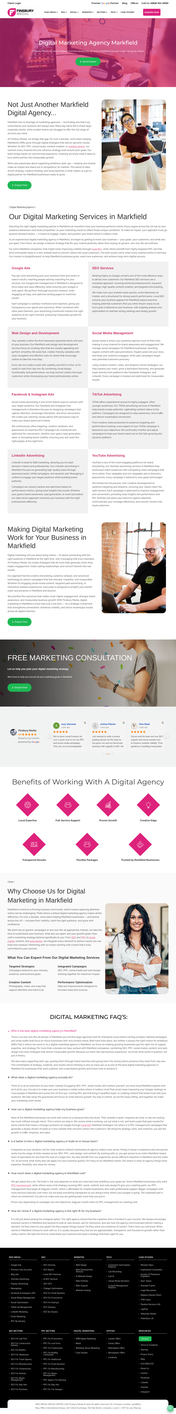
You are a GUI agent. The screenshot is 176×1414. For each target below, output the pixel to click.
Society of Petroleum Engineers (150, 1275)
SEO (63, 12)
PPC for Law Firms (51, 1343)
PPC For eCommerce (52, 1339)
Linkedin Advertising (28, 455)
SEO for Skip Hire (19, 1385)
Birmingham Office (116, 1353)
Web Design (81, 1265)
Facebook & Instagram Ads (33, 394)
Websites (87, 12)
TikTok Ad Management (21, 1307)
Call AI (111, 1276)
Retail (78, 1343)
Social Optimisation (19, 1302)
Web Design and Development (35, 333)
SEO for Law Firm (19, 1339)
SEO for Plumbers (19, 1389)
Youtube (144, 1387)
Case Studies (127, 12)
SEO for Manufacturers (21, 1364)
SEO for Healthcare (20, 1355)
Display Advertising (19, 1284)
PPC (83, 937)
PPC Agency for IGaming (54, 1380)
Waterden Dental (148, 1314)
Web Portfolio (82, 1281)
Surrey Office (114, 1343)
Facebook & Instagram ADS (23, 1293)
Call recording (115, 1272)
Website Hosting (83, 1290)
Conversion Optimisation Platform (119, 1266)
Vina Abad (144, 724)
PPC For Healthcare (52, 1359)
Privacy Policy (147, 1354)
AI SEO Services (50, 1279)
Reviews (145, 1339)
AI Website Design (84, 1276)
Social (73, 12)
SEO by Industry (50, 1312)
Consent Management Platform (118, 1287)
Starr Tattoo (146, 1281)
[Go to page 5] (112, 754)
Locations (112, 1357)
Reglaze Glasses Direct (151, 1295)
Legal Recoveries (148, 1290)
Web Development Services (84, 1271)
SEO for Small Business (54, 1293)
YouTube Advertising (108, 455)
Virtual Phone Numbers (118, 1281)
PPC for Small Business (54, 1364)
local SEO (97, 249)
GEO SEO (47, 1284)
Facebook (145, 1378)
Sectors (101, 12)
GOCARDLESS (147, 1364)
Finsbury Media (27, 730)
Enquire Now (152, 12)
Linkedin (144, 1382)
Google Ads (21, 268)
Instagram (145, 1392)
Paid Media (50, 12)
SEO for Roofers (18, 1350)
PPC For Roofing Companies (50, 1354)
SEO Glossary (49, 1307)
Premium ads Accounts (21, 1270)
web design (36, 941)
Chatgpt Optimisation (53, 1288)
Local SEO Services (52, 1274)
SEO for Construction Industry (20, 1344)
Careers (144, 1373)
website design (76, 146)
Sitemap (144, 1350)
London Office (114, 1339)
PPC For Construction (53, 1348)
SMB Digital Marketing (86, 1339)
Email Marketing (18, 1316)
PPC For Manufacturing (53, 1369)
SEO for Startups (51, 1302)
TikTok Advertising (107, 394)
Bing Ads (15, 1274)
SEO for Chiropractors (21, 1369)
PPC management (21, 1185)
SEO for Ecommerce (52, 1298)
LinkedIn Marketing (19, 1312)
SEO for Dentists (18, 1373)
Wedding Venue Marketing (88, 1348)
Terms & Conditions (149, 1345)
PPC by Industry (18, 1321)
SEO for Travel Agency (21, 1359)
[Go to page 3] (108, 754)
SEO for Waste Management (18, 1379)
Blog (143, 1359)
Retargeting (16, 1288)
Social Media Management (112, 333)
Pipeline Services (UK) (150, 1304)
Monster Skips (147, 1265)
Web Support (82, 1286)
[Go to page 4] (110, 754)
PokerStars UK (147, 1318)
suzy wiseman (68, 724)
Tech (113, 12)
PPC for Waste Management (50, 1374)
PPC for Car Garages (52, 1389)
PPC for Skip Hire (51, 1385)
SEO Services (102, 268)
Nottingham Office (116, 1348)
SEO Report (48, 1270)
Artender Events (148, 1286)
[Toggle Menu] (170, 1408)
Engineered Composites (151, 1270)
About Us (145, 1368)
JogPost (144, 1309)
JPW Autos (146, 1300)
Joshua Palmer (108, 724)
